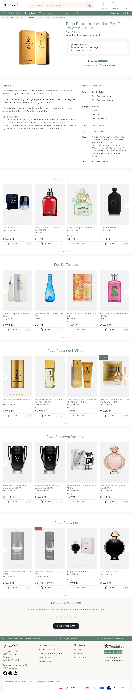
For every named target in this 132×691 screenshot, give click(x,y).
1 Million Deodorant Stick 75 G (17, 400)
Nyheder (51, 13)
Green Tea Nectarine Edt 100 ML (81, 314)
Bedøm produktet (66, 626)
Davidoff (39, 318)
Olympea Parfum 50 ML (79, 571)
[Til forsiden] (11, 5)
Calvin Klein (105, 230)
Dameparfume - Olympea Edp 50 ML (113, 486)
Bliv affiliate (80, 657)
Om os (77, 649)
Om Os (126, 13)
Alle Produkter (15, 13)
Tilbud (41, 13)
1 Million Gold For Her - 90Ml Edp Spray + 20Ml (114, 400)
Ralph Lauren (105, 318)
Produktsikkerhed (100, 161)
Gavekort (78, 653)
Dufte (94, 110)
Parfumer (96, 114)
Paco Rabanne (73, 32)
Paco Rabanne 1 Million (102, 96)
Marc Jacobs (72, 230)
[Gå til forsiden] (11, 645)
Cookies (57, 682)
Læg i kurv (14, 244)
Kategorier (64, 13)
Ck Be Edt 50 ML (108, 227)
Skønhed (96, 106)
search (89, 5)
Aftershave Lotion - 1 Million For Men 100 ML (49, 400)
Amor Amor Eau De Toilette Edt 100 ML (48, 228)
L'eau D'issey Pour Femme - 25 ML (17, 314)
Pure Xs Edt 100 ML (12, 227)
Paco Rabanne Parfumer (103, 100)
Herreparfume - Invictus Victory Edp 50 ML (47, 486)
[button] (4, 205)
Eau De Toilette (99, 92)
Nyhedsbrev (45, 661)
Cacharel (39, 232)
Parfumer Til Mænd (100, 118)
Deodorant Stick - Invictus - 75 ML (17, 572)
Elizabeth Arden (74, 318)
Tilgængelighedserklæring (44, 682)
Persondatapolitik (27, 682)
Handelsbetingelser (13, 682)
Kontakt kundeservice (49, 649)
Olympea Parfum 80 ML (112, 571)
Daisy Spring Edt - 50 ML (79, 227)
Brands (75, 13)
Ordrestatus (44, 657)
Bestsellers (30, 13)
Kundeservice (113, 13)
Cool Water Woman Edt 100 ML (49, 314)
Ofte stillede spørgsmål (50, 653)
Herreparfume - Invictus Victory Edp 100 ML (14, 486)
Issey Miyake (8, 318)
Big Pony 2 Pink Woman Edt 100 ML (114, 314)
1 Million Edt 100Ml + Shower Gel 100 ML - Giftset (82, 400)
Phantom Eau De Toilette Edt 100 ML (82, 486)
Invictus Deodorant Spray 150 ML (49, 572)
